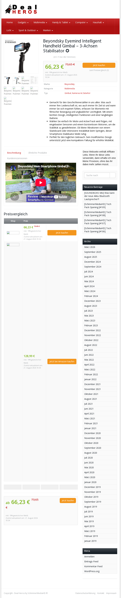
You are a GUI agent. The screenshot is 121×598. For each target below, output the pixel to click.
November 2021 (92, 389)
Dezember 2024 (92, 261)
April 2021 (89, 413)
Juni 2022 (89, 354)
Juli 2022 (88, 349)
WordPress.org (91, 571)
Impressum (111, 593)
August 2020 (90, 452)
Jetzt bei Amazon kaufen (61, 361)
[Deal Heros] (21, 9)
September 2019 (92, 501)
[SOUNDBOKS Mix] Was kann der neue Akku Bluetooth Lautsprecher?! (99, 196)
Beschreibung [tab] (14, 152)
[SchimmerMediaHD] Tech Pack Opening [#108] (97, 214)
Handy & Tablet (60, 22)
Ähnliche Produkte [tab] (37, 152)
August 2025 (90, 256)
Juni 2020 (89, 462)
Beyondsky (70, 84)
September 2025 (92, 251)
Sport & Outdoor (27, 30)
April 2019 (89, 526)
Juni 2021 (89, 408)
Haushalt (97, 22)
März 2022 (89, 369)
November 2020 (92, 438)
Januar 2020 (90, 482)
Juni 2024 (89, 276)
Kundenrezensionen (17, 158)
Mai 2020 (89, 467)
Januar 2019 (90, 540)
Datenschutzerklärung (85, 593)
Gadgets (22, 22)
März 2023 (89, 320)
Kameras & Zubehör (81, 93)
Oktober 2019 (91, 496)
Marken (47, 30)
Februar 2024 (91, 295)
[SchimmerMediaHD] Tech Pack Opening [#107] (97, 222)
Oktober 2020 (91, 442)
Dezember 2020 (92, 433)
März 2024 (89, 291)
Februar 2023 (91, 325)
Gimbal (68, 93)
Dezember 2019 (92, 487)
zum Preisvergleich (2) (99, 70)
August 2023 (90, 305)
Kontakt (100, 593)
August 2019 (90, 506)
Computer (80, 22)
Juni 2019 (89, 516)
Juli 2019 (88, 511)
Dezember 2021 (92, 384)
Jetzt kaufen (99, 65)
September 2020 (92, 447)
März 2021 (89, 418)
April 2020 (89, 472)
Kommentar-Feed (93, 566)
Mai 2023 (89, 315)
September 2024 (92, 266)
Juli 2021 (88, 403)
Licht (9, 30)
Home (9, 22)
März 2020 (89, 477)
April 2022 (89, 364)
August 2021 (90, 398)
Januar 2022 (90, 379)
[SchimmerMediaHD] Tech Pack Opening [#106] (97, 230)
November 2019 (92, 491)
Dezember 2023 (92, 300)
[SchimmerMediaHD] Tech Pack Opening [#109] (97, 206)
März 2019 (89, 531)
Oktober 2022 (91, 340)
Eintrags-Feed (91, 561)
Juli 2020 (88, 457)
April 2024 (89, 286)
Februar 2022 (91, 374)
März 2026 (89, 247)
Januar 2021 (90, 428)
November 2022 (92, 335)
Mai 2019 (89, 521)
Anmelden (89, 556)
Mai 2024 (89, 281)
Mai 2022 (89, 359)
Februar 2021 (91, 423)
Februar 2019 (91, 535)
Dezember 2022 (92, 330)
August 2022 (90, 344)
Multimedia (40, 22)
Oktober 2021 (91, 393)
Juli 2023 (88, 310)
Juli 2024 (88, 271)
